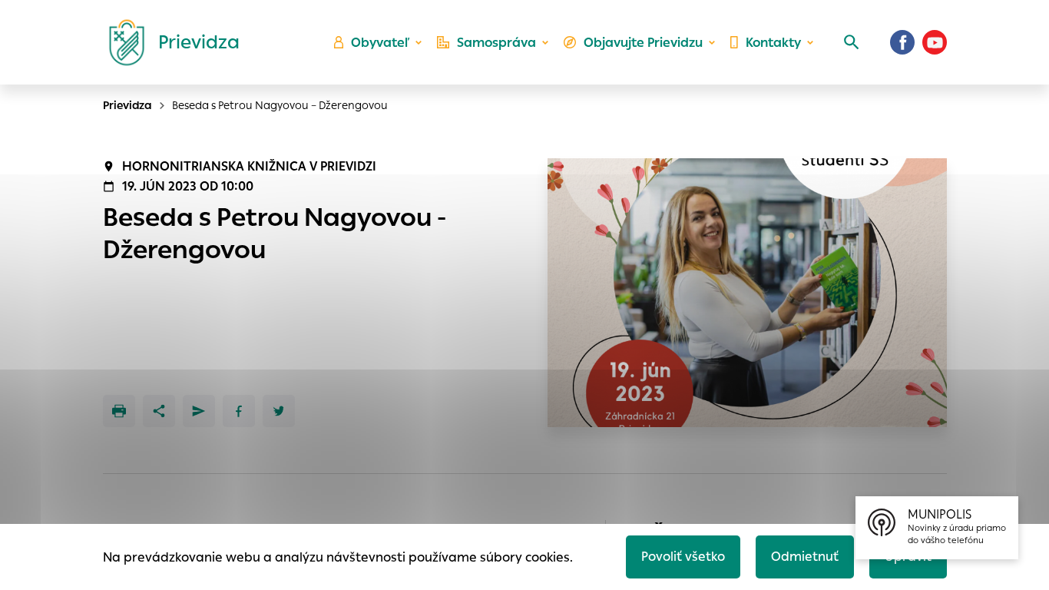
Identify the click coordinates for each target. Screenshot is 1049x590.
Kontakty (773, 43)
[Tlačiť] (119, 411)
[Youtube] (934, 42)
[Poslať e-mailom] (199, 411)
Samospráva (496, 43)
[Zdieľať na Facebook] (239, 411)
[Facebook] (902, 42)
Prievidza (127, 105)
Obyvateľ (380, 43)
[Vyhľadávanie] (852, 42)
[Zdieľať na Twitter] (279, 411)
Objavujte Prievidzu (643, 43)
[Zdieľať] (159, 411)
